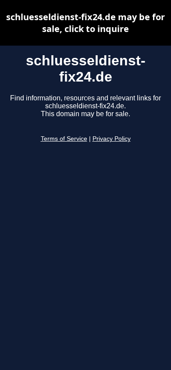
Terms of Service (64, 138)
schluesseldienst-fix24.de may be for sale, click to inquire (85, 23)
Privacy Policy (112, 138)
